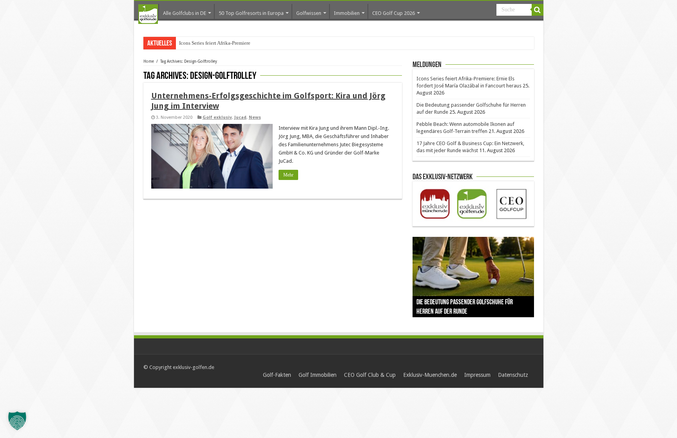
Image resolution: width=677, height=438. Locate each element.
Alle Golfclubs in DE (184, 13)
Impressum (477, 375)
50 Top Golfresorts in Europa (251, 13)
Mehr (288, 175)
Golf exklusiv (217, 117)
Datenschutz (513, 375)
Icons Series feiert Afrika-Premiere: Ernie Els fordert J (235, 43)
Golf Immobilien (318, 375)
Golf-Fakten (277, 375)
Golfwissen (308, 13)
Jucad (240, 117)
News (255, 117)
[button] (17, 420)
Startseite (148, 14)
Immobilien (347, 13)
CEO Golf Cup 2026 (393, 13)
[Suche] (537, 10)
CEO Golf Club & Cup (370, 375)
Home (148, 61)
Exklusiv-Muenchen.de (430, 375)
